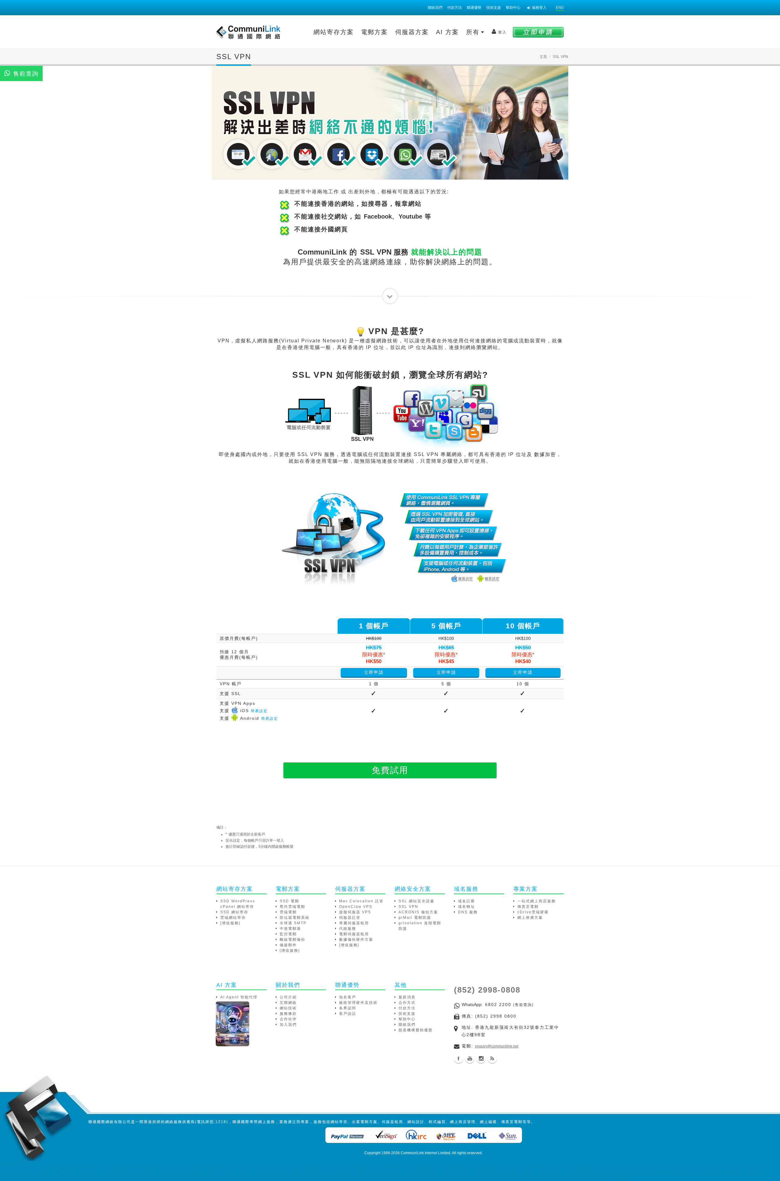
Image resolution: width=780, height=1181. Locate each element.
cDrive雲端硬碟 (533, 912)
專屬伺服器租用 (354, 923)
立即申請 (374, 672)
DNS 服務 (468, 912)
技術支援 (493, 7)
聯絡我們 (435, 7)
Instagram (481, 1058)
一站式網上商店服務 (536, 901)
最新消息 (407, 997)
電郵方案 (374, 32)
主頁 (543, 57)
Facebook (458, 1058)
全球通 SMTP (293, 923)
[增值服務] (230, 923)
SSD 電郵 (289, 901)
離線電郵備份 (292, 939)
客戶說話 (347, 1014)
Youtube (469, 1058)
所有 (474, 32)
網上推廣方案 (530, 917)
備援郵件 (288, 945)
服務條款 (288, 1014)
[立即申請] (538, 32)
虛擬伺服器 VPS (355, 912)
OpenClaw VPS (355, 906)
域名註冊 (466, 901)
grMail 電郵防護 (415, 917)
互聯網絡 (288, 1003)
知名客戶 (347, 997)
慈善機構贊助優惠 (416, 1030)
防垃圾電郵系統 (295, 917)
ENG (560, 7)
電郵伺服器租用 (354, 934)
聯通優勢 (474, 7)
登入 (502, 32)
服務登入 (539, 7)
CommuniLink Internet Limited (425, 1153)
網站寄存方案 (334, 32)
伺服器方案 (412, 32)
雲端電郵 (288, 912)
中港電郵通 (290, 928)
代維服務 (347, 928)
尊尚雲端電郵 (292, 906)
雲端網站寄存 (233, 917)
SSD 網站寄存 (234, 912)
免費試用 (390, 770)
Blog (492, 1058)
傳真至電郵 (528, 906)
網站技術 (288, 1008)
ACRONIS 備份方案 (418, 912)
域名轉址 (466, 906)
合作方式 (407, 1003)
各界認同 (347, 1008)
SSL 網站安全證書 (416, 901)
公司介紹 (288, 997)
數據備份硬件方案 (356, 939)
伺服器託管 (349, 917)
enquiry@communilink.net (496, 1046)
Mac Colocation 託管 (361, 901)
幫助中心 (513, 7)
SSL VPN (408, 906)
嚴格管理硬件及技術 (358, 1003)
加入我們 (288, 1024)
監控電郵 (288, 934)
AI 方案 (447, 32)
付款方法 (454, 7)
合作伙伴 (288, 1019)
